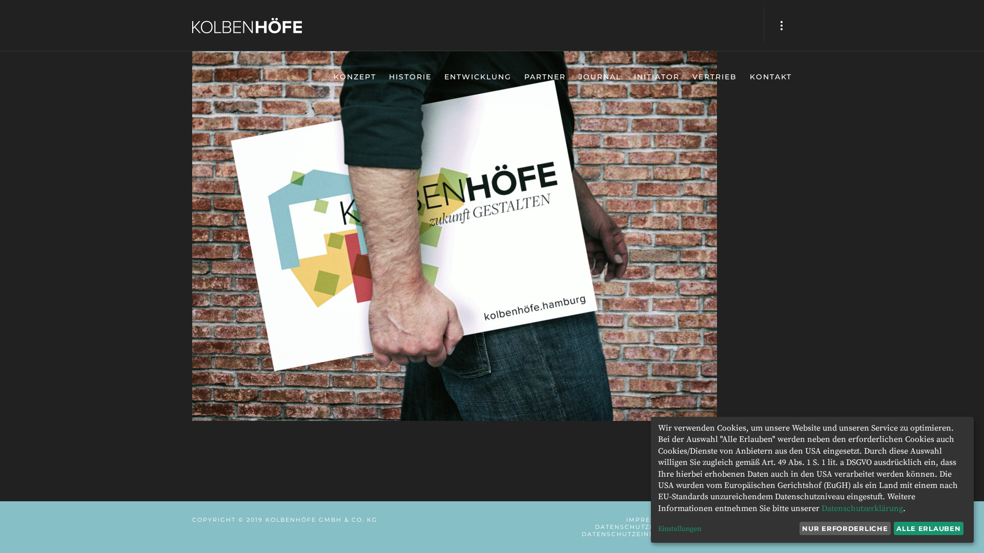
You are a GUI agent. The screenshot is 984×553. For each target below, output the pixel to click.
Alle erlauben (928, 528)
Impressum (649, 519)
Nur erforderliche (845, 528)
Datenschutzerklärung (862, 508)
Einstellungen (679, 529)
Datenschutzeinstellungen (640, 534)
